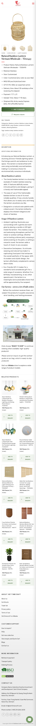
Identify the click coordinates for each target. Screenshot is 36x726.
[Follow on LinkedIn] (15, 714)
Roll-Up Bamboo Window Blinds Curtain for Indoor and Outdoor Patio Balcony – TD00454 (27, 567)
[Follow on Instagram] (7, 714)
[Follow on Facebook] (3, 714)
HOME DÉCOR (11, 53)
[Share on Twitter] (10, 135)
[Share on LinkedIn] (21, 135)
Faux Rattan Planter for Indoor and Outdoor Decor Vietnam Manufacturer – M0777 (9, 524)
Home (3, 53)
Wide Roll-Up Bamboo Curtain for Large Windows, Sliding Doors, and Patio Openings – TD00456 (26, 484)
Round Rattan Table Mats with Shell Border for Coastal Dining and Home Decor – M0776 (27, 442)
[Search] (2, 3)
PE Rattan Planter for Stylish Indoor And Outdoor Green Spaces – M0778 (9, 566)
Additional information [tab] (11, 151)
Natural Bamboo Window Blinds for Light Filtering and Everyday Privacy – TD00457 (8, 484)
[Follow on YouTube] (18, 714)
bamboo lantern (18, 130)
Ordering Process (7, 665)
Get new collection (8, 635)
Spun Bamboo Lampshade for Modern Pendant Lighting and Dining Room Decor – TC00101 (8, 401)
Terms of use (6, 613)
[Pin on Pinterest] (17, 135)
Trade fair (5, 606)
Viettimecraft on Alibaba (10, 616)
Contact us (5, 646)
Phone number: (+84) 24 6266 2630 (13, 710)
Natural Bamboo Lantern (22, 156)
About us (4, 599)
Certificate (5, 602)
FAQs (3, 632)
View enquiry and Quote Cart (11, 639)
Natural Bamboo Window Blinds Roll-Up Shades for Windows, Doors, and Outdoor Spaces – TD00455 (27, 525)
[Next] (31, 27)
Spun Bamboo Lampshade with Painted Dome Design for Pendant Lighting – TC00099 (9, 443)
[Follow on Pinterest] (11, 714)
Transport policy (7, 661)
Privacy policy (6, 609)
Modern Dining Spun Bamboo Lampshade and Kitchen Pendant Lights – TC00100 (26, 399)
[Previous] (4, 27)
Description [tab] (6, 147)
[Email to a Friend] (14, 135)
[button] (33, 3)
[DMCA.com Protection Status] (8, 676)
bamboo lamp (9, 130)
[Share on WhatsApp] (3, 135)
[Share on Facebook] (7, 135)
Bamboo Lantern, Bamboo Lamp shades (21, 123)
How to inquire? (7, 628)
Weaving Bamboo (12, 127)
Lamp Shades (22, 53)
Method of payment (8, 658)
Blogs (3, 642)
